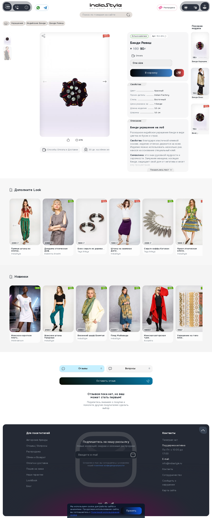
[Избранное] (195, 7)
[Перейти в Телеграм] (45, 7)
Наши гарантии (34, 474)
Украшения (17, 23)
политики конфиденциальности (109, 465)
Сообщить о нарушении (169, 482)
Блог (29, 486)
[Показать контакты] (17, 7)
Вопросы (137, 368)
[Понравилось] (68, 140)
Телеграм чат (170, 440)
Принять (131, 510)
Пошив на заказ (35, 468)
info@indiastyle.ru (172, 463)
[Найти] (128, 15)
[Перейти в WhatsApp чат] (38, 7)
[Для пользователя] (26, 7)
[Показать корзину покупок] (185, 7)
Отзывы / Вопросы (36, 445)
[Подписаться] (133, 455)
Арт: (158, 36)
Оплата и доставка (37, 463)
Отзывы (90, 368)
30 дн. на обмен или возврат (104, 149)
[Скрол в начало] (203, 430)
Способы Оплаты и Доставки (62, 149)
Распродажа (33, 451)
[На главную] (106, 6)
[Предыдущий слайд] (45, 82)
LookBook (31, 480)
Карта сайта (169, 490)
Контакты (167, 469)
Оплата (139, 55)
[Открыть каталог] (7, 6)
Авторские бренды (36, 440)
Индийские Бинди (36, 23)
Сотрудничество (172, 475)
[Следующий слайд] (105, 82)
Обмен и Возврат (36, 457)
